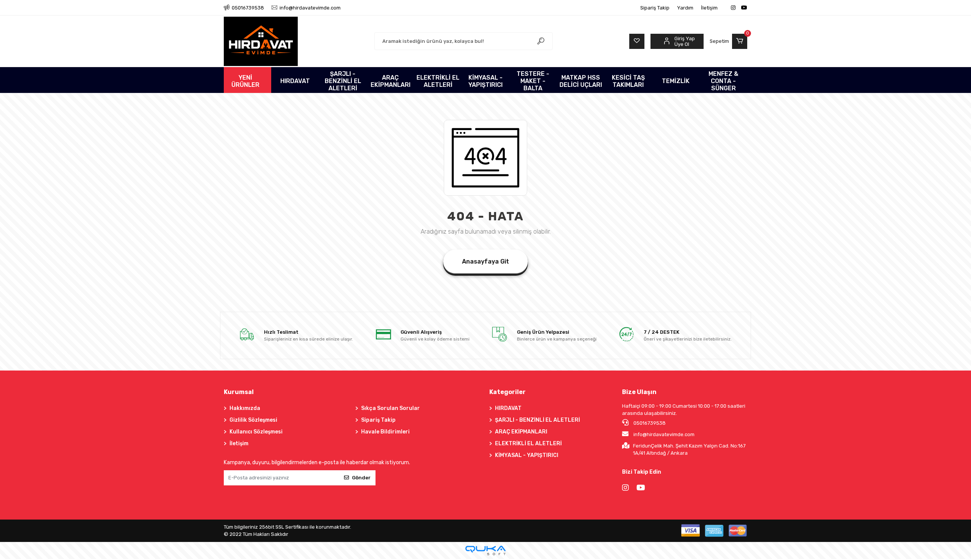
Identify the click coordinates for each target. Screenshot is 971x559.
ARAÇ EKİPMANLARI (521, 432)
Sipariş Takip (654, 8)
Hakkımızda (244, 408)
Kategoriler (507, 392)
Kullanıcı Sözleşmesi (256, 432)
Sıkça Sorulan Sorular (390, 408)
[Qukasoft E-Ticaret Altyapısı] (485, 550)
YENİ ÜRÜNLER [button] (245, 81)
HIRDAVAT (508, 408)
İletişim (709, 8)
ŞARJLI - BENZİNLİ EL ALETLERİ (537, 420)
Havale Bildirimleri (385, 432)
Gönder (361, 477)
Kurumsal (239, 392)
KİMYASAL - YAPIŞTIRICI (526, 455)
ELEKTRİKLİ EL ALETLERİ (528, 443)
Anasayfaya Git (485, 261)
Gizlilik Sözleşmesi (253, 420)
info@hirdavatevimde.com (663, 434)
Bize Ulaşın (639, 392)
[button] (728, 41)
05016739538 (649, 423)
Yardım (685, 8)
